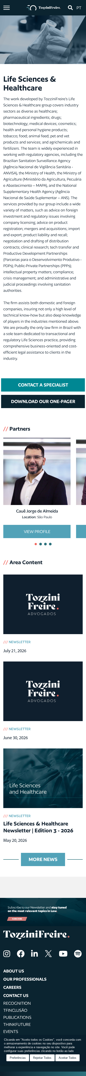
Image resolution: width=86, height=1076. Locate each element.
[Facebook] (20, 953)
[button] (70, 7)
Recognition (17, 1003)
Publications (17, 1017)
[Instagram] (6, 953)
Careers (12, 987)
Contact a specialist (43, 385)
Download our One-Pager (43, 401)
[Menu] (6, 8)
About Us (13, 971)
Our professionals (25, 979)
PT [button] (79, 7)
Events (10, 1031)
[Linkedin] (34, 953)
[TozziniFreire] (44, 8)
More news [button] (43, 859)
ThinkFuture (17, 1024)
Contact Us (15, 995)
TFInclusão (15, 1010)
